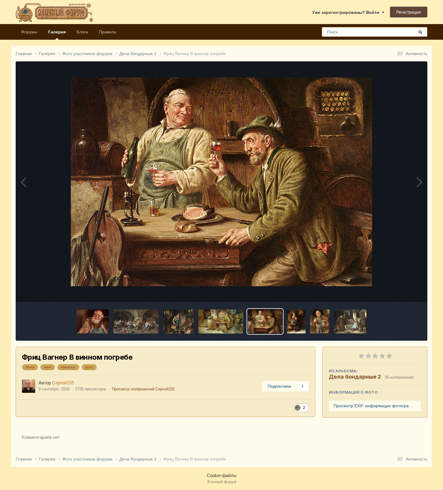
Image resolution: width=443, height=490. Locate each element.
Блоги (82, 31)
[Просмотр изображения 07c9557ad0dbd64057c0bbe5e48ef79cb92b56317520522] (136, 321)
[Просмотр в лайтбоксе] (221, 181)
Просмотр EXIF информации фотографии (375, 405)
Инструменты (400, 291)
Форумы (29, 31)
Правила (107, 31)
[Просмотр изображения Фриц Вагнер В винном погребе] (265, 321)
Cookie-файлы (222, 475)
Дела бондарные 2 (355, 377)
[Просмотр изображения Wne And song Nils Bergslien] (220, 321)
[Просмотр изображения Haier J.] (350, 321)
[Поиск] (420, 31)
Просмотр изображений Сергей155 (143, 389)
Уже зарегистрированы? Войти (347, 12)
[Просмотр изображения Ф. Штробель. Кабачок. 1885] (296, 321)
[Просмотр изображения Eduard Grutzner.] (320, 321)
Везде (400, 32)
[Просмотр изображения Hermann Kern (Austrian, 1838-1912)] (178, 321)
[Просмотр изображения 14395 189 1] (93, 321)
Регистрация (408, 12)
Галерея (57, 31)
